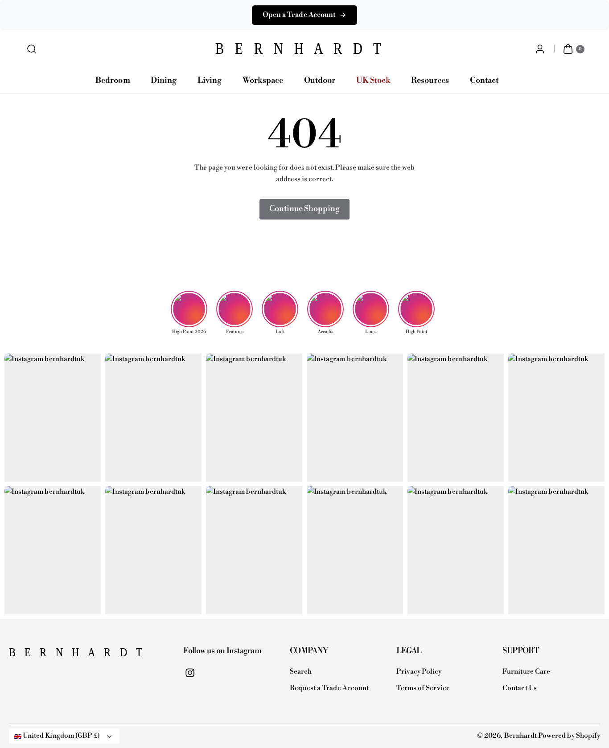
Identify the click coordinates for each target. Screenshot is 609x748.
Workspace (263, 80)
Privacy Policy (419, 671)
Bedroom (112, 80)
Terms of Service (423, 688)
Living (210, 80)
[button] (32, 49)
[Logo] (53, 655)
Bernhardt (520, 736)
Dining (164, 80)
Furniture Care (526, 671)
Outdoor (319, 80)
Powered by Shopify (569, 736)
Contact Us (519, 688)
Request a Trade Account (329, 688)
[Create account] (539, 49)
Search (301, 671)
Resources (430, 80)
